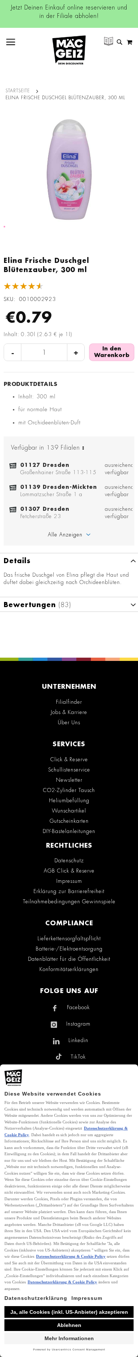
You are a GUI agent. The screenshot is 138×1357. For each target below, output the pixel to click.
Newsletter (69, 779)
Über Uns (69, 722)
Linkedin (78, 1040)
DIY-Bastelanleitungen (69, 831)
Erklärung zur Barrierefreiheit (69, 891)
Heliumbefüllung (69, 800)
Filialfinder (69, 701)
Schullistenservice (69, 769)
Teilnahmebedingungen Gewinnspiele (69, 901)
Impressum (69, 881)
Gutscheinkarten (69, 821)
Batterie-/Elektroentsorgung (69, 948)
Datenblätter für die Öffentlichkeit (69, 959)
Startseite (18, 91)
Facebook (78, 1007)
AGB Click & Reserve (69, 870)
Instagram (78, 1023)
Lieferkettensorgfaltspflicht (69, 938)
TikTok (78, 1056)
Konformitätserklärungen (69, 969)
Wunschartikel (69, 810)
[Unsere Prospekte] (108, 42)
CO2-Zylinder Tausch (69, 790)
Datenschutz (69, 860)
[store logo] (69, 50)
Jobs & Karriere (69, 712)
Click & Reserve (69, 759)
